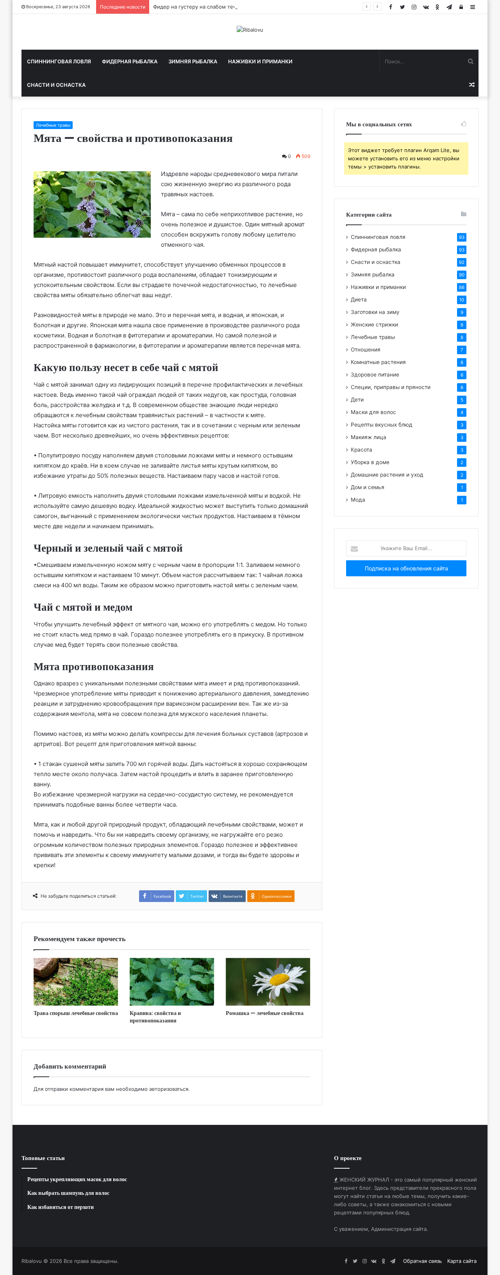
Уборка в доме (370, 462)
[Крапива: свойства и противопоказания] (172, 982)
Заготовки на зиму (375, 312)
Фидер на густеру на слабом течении (200, 7)
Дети (357, 399)
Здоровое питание (375, 374)
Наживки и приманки (260, 61)
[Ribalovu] (250, 29)
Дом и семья (367, 487)
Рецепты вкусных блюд (381, 424)
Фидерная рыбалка (129, 61)
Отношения (365, 349)
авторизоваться (168, 1089)
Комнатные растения (378, 362)
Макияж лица (368, 437)
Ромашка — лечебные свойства (265, 1013)
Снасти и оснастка (56, 85)
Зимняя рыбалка (192, 61)
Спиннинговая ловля (59, 61)
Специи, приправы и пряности (390, 387)
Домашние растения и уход (387, 475)
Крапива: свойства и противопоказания (155, 1016)
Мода (358, 500)
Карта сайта (462, 1261)
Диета (359, 299)
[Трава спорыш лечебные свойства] (76, 982)
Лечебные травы (53, 125)
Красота (361, 450)
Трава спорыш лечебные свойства (76, 1013)
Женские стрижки (374, 324)
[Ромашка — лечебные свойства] (268, 982)
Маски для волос (373, 412)
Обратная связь (422, 1261)
